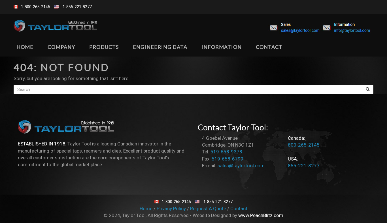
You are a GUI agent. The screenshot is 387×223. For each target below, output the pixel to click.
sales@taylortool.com (241, 165)
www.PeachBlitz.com (260, 215)
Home (147, 208)
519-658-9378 (226, 152)
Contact (238, 208)
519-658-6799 (227, 159)
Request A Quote (208, 208)
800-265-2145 (304, 145)
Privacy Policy (172, 208)
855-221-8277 (304, 165)
